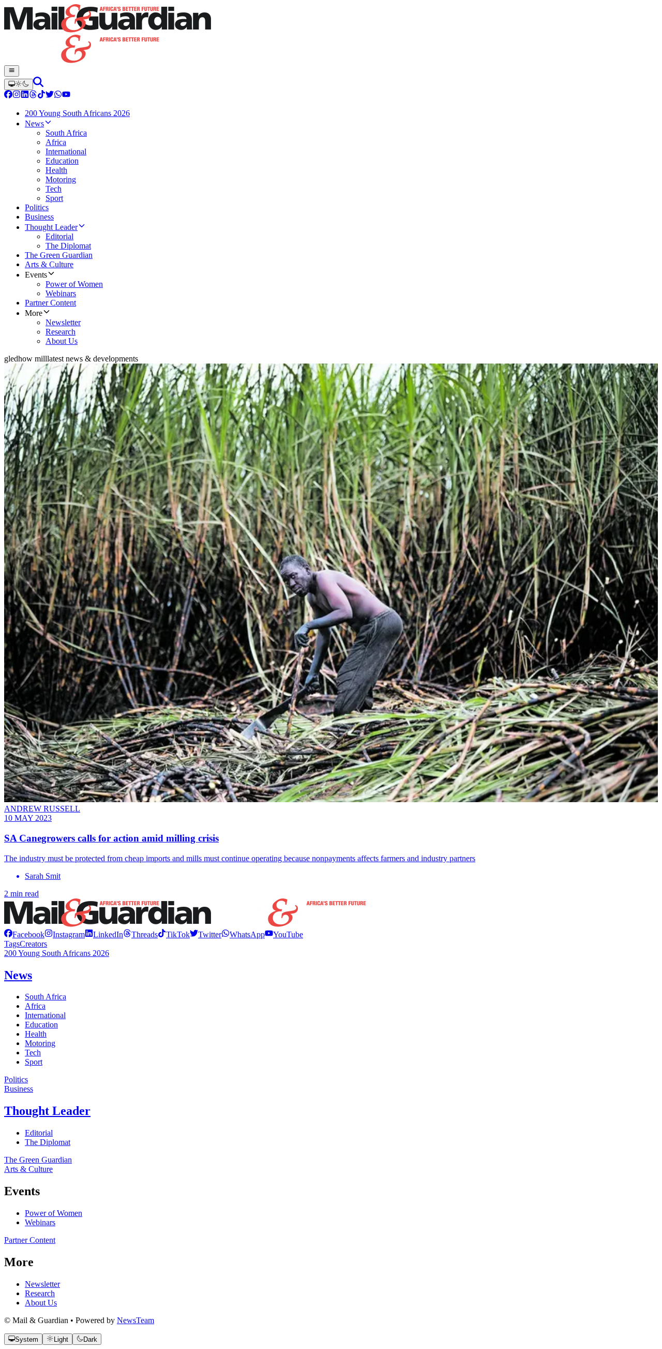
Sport (33, 1061)
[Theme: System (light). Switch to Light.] (18, 84)
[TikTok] (41, 95)
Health (36, 1033)
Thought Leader (47, 1111)
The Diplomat (47, 1142)
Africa (35, 1006)
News (18, 975)
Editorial (39, 1132)
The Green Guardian (38, 1159)
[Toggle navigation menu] (11, 71)
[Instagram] (16, 95)
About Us (41, 1302)
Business (18, 1088)
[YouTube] (66, 95)
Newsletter (42, 1284)
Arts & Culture (28, 1169)
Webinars (40, 1222)
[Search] (38, 84)
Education (41, 1024)
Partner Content (29, 1240)
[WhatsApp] (58, 95)
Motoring (40, 1043)
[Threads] (33, 95)
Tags (12, 943)
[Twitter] (50, 95)
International (45, 1015)
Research (40, 1293)
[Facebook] (8, 95)
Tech (33, 1052)
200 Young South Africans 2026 (56, 953)
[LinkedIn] (25, 95)
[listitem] (24, 934)
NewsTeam (135, 1320)
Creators (33, 943)
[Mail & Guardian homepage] (331, 34)
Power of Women (53, 1213)
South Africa (45, 996)
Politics (16, 1079)
